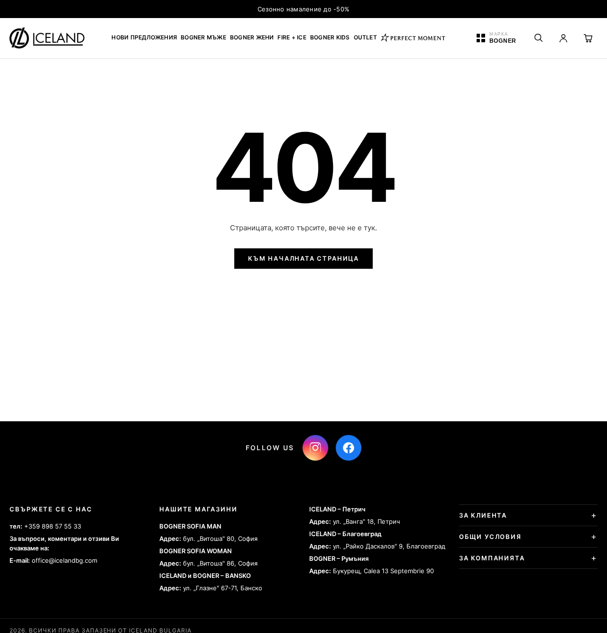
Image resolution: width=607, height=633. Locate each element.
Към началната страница (303, 258)
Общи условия (490, 536)
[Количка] (588, 37)
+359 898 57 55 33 (52, 526)
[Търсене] (538, 37)
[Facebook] (348, 448)
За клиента (483, 515)
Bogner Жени (252, 37)
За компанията (492, 558)
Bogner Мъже (203, 37)
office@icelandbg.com (64, 560)
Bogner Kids (330, 37)
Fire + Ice (291, 37)
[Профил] (563, 37)
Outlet (365, 37)
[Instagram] (315, 448)
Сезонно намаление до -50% (304, 9)
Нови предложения (144, 37)
